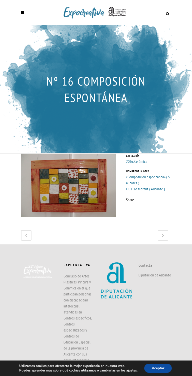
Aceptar (158, 368)
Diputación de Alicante (154, 274)
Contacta (145, 265)
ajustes (131, 370)
